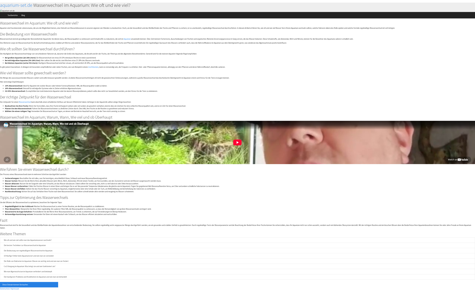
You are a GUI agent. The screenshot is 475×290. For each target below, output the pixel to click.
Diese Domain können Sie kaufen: (29, 284)
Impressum (15, 289)
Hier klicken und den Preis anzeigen (42, 284)
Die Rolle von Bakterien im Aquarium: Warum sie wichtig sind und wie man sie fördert (36, 261)
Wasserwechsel (25, 102)
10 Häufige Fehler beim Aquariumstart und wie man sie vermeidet (28, 256)
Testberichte (13, 15)
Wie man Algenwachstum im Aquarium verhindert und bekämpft (27, 271)
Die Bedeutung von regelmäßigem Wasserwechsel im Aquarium (27, 250)
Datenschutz (5, 289)
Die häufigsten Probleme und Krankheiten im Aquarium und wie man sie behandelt (35, 277)
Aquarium (127, 39)
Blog (23, 15)
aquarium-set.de (16, 5)
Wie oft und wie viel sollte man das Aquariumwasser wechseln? (27, 240)
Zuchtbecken (93, 67)
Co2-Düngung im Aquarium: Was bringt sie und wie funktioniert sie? (29, 266)
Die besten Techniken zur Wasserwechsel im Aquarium (24, 245)
